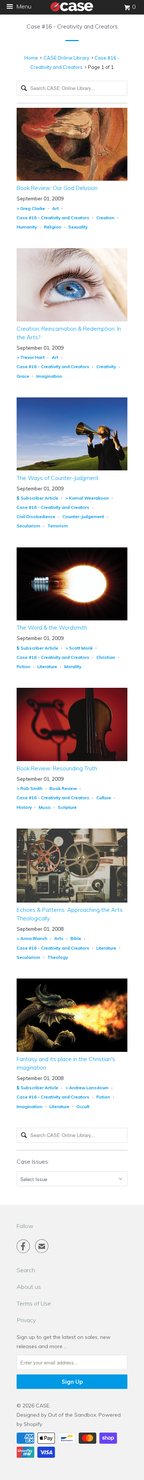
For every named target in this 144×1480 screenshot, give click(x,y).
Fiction (23, 666)
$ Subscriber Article (37, 498)
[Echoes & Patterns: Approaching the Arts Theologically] (72, 900)
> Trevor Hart (31, 357)
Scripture (67, 807)
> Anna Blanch (32, 938)
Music (45, 807)
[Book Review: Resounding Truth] (72, 759)
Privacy (26, 1320)
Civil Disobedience (36, 516)
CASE (42, 1405)
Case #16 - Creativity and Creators (72, 26)
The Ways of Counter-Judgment (58, 477)
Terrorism (57, 526)
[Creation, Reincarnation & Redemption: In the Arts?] (72, 319)
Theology (57, 957)
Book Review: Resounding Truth (57, 768)
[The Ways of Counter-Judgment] (72, 468)
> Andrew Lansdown (87, 1087)
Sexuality (78, 227)
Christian (105, 657)
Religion (52, 227)
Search (26, 1270)
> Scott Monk (79, 648)
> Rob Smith (29, 788)
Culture (103, 797)
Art (55, 208)
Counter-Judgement (83, 516)
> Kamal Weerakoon (87, 498)
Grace (23, 376)
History (24, 807)
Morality (72, 666)
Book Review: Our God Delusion (57, 187)
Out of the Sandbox (72, 1414)
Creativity (106, 366)
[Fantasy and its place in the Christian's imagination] (72, 1050)
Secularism (28, 526)
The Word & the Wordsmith (52, 627)
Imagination (49, 376)
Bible (76, 938)
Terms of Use (34, 1303)
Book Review (63, 788)
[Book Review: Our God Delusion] (72, 179)
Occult (82, 1106)
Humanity (27, 227)
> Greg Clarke (31, 208)
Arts (59, 938)
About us (29, 1286)
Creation (105, 217)
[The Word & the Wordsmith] (72, 618)
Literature (47, 666)
